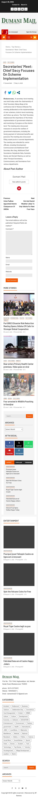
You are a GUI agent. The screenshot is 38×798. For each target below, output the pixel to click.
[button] (9, 37)
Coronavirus (30, 709)
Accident (6, 706)
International (14, 318)
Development (23, 716)
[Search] (31, 37)
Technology (7, 747)
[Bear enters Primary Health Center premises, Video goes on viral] (19, 347)
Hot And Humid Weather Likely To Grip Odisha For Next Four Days (26, 203)
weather (6, 754)
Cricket (20, 713)
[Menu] (9, 37)
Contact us (16, 5)
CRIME (5, 398)
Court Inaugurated (9, 713)
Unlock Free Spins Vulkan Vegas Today (12, 509)
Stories (12, 744)
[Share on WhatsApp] (14, 92)
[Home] (4, 37)
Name (8, 258)
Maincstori (24, 730)
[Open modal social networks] (18, 92)
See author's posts (19, 182)
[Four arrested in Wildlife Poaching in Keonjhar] (19, 384)
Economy (6, 720)
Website (9, 272)
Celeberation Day (17, 709)
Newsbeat (6, 737)
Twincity (6, 320)
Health (16, 726)
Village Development (22, 750)
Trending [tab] (28, 462)
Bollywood (15, 706)
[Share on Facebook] (5, 92)
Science (30, 737)
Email (8, 265)
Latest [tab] (8, 462)
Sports (28, 740)
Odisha (10, 398)
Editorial (15, 720)
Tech (27, 744)
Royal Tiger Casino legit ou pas (17, 626)
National (24, 733)
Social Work (7, 740)
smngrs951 (20, 559)
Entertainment (8, 723)
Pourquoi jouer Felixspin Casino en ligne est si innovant (13, 471)
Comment (10, 229)
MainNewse (7, 733)
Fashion (29, 723)
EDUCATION (6, 318)
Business (25, 706)
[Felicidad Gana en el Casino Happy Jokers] (19, 644)
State (4, 62)
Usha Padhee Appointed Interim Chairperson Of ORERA (10, 203)
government (7, 726)
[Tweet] (9, 92)
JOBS (5, 730)
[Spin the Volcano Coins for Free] (19, 574)
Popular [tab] (19, 462)
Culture (5, 716)
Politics (22, 318)
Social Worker (18, 740)
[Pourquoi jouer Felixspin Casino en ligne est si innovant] (19, 537)
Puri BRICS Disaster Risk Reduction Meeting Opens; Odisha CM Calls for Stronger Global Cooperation (19, 326)
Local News (13, 730)
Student (20, 744)
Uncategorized (10, 466)
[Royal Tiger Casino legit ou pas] (19, 609)
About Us (24, 5)
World (14, 754)
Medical (16, 733)
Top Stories (10, 62)
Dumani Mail (8, 83)
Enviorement (20, 723)
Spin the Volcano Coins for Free (17, 591)
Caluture (6, 709)
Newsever (28, 793)
